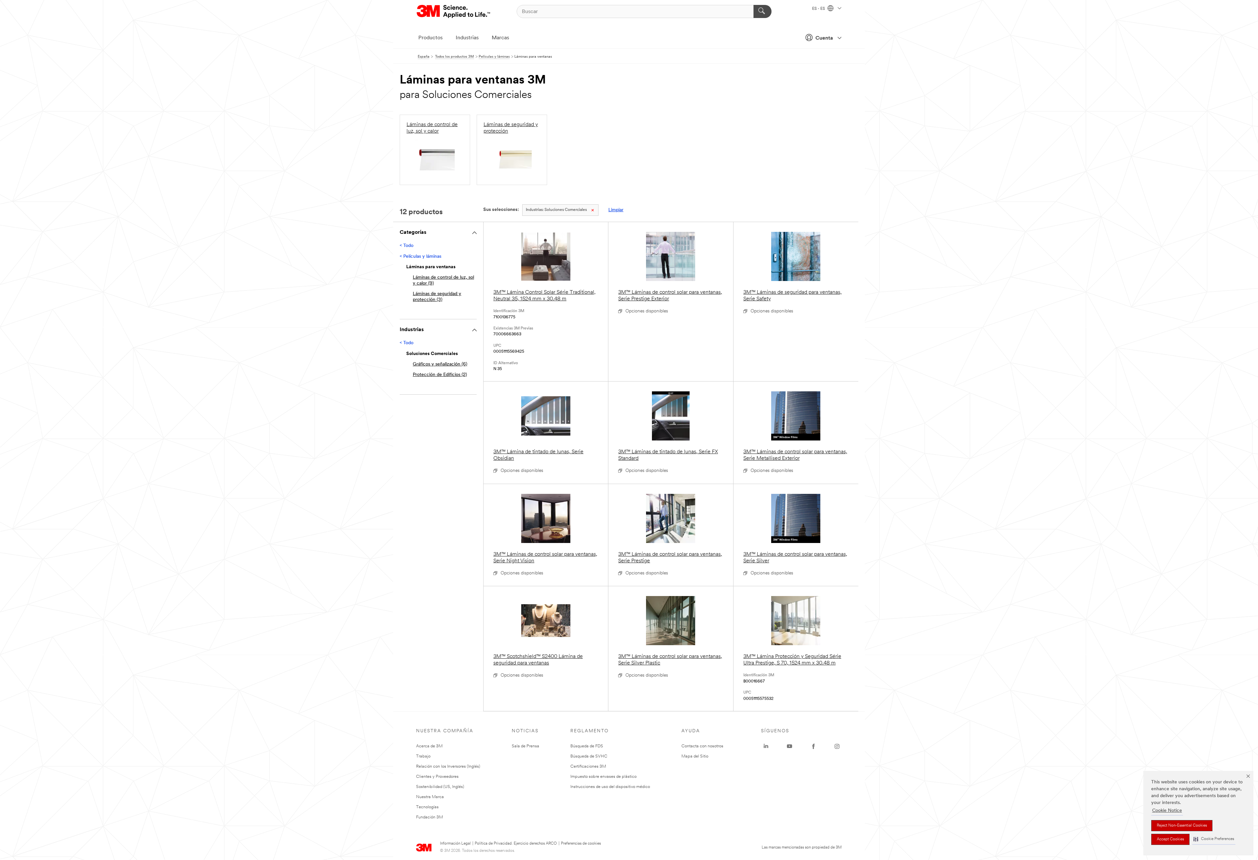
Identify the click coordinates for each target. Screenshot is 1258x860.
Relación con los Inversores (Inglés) (448, 766)
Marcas (500, 38)
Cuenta (824, 38)
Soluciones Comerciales (556, 210)
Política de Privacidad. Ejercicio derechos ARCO (516, 844)
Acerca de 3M (429, 746)
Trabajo (423, 756)
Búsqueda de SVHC (588, 756)
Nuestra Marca (430, 797)
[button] (1213, 839)
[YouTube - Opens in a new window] (789, 746)
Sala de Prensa (525, 746)
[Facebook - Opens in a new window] (813, 746)
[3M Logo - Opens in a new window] (454, 11)
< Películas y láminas (420, 256)
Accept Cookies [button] (1170, 839)
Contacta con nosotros (702, 746)
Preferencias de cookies (581, 844)
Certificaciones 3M (588, 766)
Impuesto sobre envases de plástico (603, 777)
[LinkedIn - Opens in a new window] (766, 746)
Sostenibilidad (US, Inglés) (440, 787)
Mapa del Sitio (694, 756)
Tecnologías (427, 807)
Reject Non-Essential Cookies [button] (1182, 826)
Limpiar (615, 210)
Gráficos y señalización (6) (440, 364)
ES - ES (819, 9)
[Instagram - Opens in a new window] (837, 746)
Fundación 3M (429, 817)
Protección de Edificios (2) (440, 374)
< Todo (406, 245)
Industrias (467, 38)
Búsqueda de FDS (586, 746)
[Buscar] (762, 11)
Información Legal (455, 844)
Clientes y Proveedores (437, 777)
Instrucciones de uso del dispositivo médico (610, 787)
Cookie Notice (1167, 810)
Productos (430, 38)
